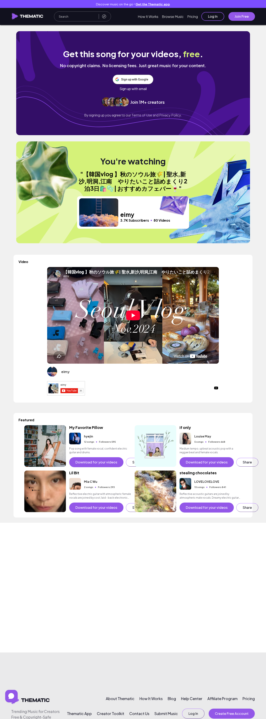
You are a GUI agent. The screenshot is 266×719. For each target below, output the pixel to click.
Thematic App (79, 713)
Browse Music (173, 16)
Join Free (242, 16)
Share (247, 462)
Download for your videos (96, 462)
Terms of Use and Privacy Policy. (157, 115)
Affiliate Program (222, 698)
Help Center (191, 698)
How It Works (148, 16)
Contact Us (139, 713)
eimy (65, 371)
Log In (213, 16)
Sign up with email (133, 89)
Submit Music (166, 713)
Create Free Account (232, 713)
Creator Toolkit (110, 713)
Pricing (192, 16)
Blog (172, 698)
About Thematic (120, 698)
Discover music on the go (133, 4)
